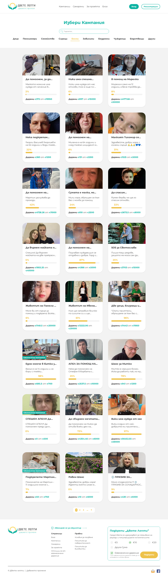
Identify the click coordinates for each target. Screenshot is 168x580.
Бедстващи (137, 39)
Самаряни (78, 6)
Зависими (88, 39)
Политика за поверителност (82, 542)
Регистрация (151, 6)
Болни (75, 39)
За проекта (93, 6)
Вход (134, 6)
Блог (105, 6)
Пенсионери (30, 39)
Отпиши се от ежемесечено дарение (58, 553)
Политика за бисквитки (81, 547)
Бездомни (104, 39)
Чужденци (120, 39)
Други (151, 39)
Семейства (47, 39)
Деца (16, 39)
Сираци (63, 39)
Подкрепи (149, 555)
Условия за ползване (84, 537)
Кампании (64, 6)
